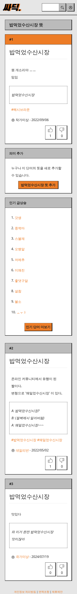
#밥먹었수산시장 (23, 440)
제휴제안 (57, 592)
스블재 (20, 238)
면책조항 (44, 592)
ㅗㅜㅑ (21, 312)
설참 (18, 291)
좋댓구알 (21, 280)
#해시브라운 (20, 109)
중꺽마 (20, 228)
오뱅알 (20, 249)
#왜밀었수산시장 (49, 440)
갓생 (18, 217)
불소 (18, 302)
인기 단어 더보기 (38, 327)
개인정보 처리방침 (25, 592)
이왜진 (20, 270)
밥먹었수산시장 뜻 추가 (38, 185)
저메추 (20, 260)
